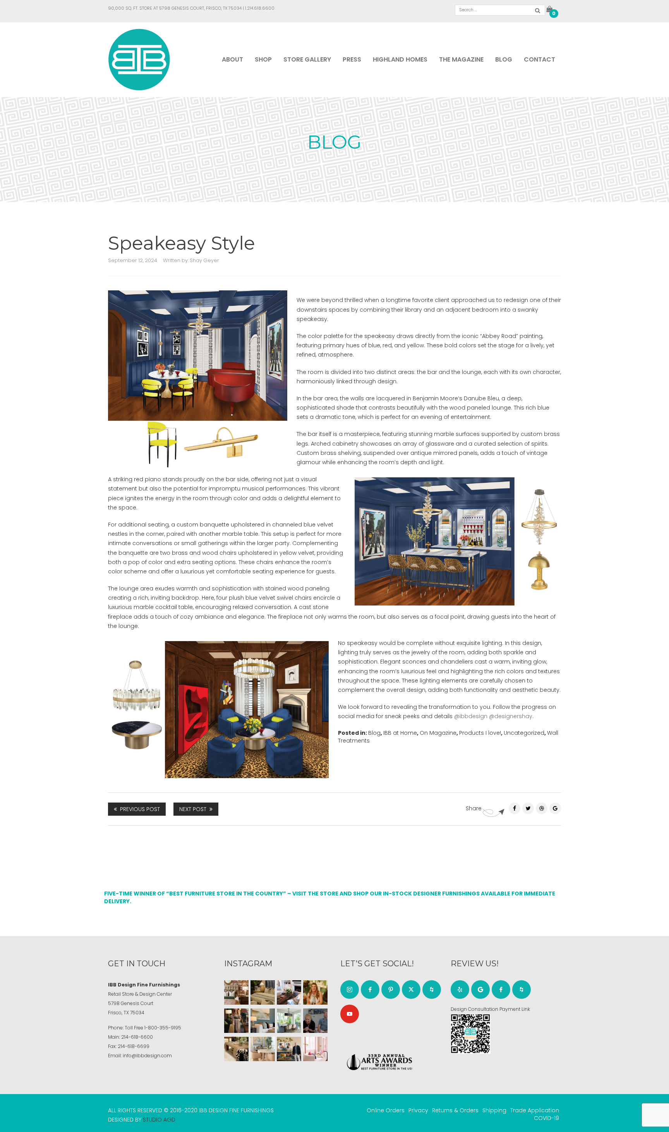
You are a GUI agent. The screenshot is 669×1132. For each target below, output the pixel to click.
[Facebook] (514, 808)
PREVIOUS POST (140, 809)
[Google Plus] (555, 808)
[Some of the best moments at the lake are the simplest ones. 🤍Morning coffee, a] (289, 1021)
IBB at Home (400, 733)
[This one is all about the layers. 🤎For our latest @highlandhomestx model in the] (236, 992)
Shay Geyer (204, 260)
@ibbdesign (470, 716)
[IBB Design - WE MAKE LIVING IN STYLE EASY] (139, 59)
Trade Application (534, 1110)
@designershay (510, 716)
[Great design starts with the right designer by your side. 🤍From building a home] (262, 1049)
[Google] (480, 989)
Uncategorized (524, 733)
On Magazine (438, 733)
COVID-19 (546, 1118)
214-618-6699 (133, 1046)
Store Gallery (307, 59)
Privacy (418, 1110)
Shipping (494, 1110)
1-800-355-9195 (162, 1027)
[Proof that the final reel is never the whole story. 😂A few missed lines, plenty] (315, 1021)
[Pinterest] (541, 808)
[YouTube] (349, 1014)
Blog (503, 59)
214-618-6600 (137, 1037)
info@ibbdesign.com (147, 1055)
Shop (263, 59)
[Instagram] (349, 989)
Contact (539, 59)
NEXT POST (192, 809)
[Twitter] (528, 808)
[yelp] (460, 989)
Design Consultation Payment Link (490, 1009)
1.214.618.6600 (259, 8)
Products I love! (480, 733)
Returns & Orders (455, 1110)
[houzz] (431, 989)
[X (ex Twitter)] (411, 989)
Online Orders (386, 1110)
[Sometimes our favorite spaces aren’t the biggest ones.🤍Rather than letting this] (315, 1049)
